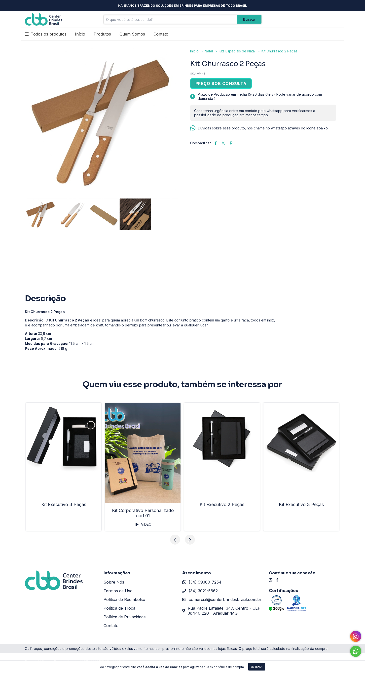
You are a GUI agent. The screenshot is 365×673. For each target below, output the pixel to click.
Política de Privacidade (125, 616)
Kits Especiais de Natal (237, 51)
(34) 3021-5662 (203, 590)
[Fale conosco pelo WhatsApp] (355, 651)
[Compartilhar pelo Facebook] (216, 143)
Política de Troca (119, 608)
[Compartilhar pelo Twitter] (223, 143)
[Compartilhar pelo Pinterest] (231, 143)
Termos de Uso (118, 590)
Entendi (256, 666)
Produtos (102, 34)
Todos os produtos (49, 34)
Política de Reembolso (124, 599)
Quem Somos (132, 34)
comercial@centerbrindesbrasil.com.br (225, 599)
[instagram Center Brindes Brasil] (270, 580)
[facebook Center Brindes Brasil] (277, 580)
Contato (160, 34)
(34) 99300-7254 (205, 582)
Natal (209, 51)
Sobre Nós (114, 582)
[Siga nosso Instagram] (355, 636)
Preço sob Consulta (221, 83)
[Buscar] (249, 19)
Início (80, 34)
